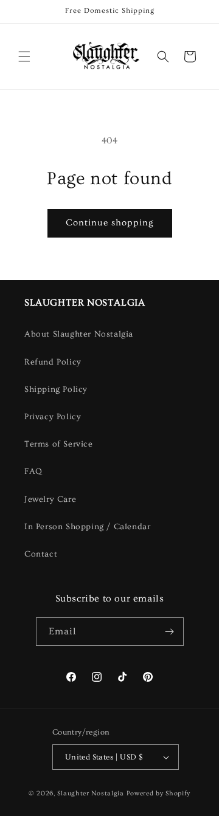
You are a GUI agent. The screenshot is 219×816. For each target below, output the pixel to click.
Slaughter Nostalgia (90, 793)
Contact (40, 554)
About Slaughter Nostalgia (78, 334)
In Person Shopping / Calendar (87, 527)
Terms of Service (58, 444)
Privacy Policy (52, 417)
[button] (24, 56)
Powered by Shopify (159, 793)
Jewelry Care (50, 499)
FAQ (33, 471)
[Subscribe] (169, 631)
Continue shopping (110, 223)
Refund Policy (53, 362)
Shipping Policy (56, 389)
